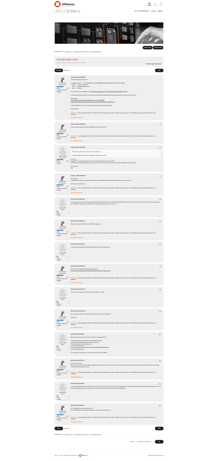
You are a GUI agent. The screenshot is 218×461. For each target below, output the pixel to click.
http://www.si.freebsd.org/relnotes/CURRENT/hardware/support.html (91, 270)
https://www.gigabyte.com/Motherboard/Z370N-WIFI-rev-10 (108, 91)
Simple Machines (68, 455)
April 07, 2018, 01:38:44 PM (77, 405)
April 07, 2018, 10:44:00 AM (77, 383)
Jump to (132, 441)
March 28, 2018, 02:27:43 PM (78, 266)
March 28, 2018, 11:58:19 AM (78, 221)
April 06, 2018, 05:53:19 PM (77, 334)
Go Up (58, 428)
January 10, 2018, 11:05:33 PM (78, 77)
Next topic (158, 64)
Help (149, 455)
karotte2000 (62, 208)
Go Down (58, 70)
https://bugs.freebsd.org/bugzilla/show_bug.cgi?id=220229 (87, 100)
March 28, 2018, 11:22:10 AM (77, 199)
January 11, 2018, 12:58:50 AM (78, 124)
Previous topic (150, 64)
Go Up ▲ (161, 455)
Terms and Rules (154, 455)
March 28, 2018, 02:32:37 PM (78, 289)
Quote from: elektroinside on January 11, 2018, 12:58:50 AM (86, 151)
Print (159, 70)
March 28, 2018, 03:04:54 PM (78, 311)
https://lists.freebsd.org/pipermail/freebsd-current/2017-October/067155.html (93, 102)
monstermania (63, 156)
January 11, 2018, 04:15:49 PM (78, 175)
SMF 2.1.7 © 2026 (58, 455)
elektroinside (62, 83)
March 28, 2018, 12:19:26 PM (78, 244)
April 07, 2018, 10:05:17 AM (77, 360)
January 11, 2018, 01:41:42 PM (78, 147)
